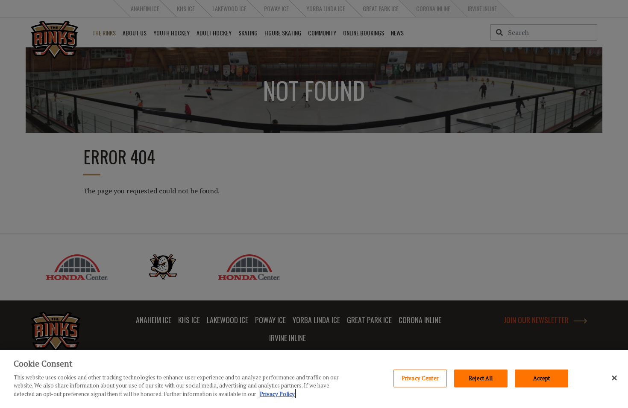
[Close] (614, 377)
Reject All (481, 378)
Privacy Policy (277, 393)
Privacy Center (420, 378)
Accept (541, 378)
